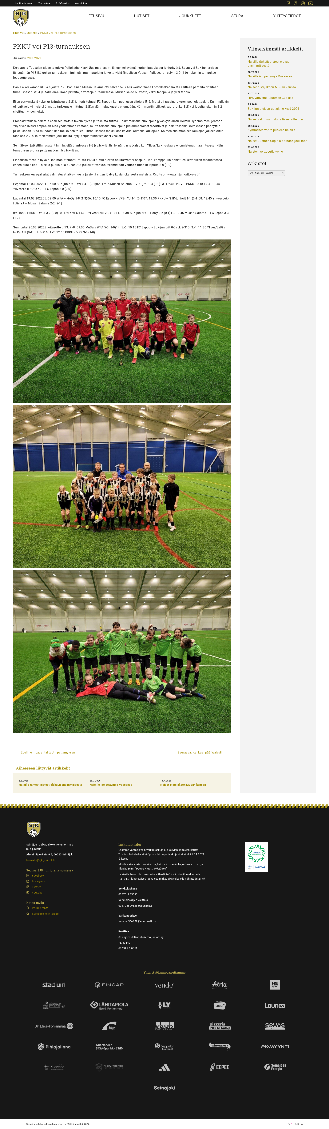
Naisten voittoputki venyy (265, 151)
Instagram (38, 881)
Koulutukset (81, 3)
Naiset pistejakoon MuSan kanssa (183, 784)
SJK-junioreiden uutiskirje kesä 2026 (273, 108)
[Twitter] (303, 4)
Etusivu (96, 16)
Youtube (37, 892)
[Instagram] (296, 4)
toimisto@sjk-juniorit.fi (40, 860)
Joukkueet (190, 16)
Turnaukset (44, 3)
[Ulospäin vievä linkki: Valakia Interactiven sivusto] (295, 1124)
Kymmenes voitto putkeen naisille (271, 130)
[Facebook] (289, 4)
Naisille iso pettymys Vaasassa (111, 784)
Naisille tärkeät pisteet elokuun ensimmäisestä (50, 784)
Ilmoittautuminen (23, 3)
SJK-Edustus (62, 3)
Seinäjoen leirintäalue (45, 913)
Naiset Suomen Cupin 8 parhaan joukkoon (277, 141)
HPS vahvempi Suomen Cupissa (270, 98)
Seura (237, 16)
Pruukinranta (40, 908)
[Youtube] (310, 4)
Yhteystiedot (287, 16)
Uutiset (142, 16)
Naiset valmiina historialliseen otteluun (275, 119)
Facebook (38, 875)
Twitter (36, 887)
